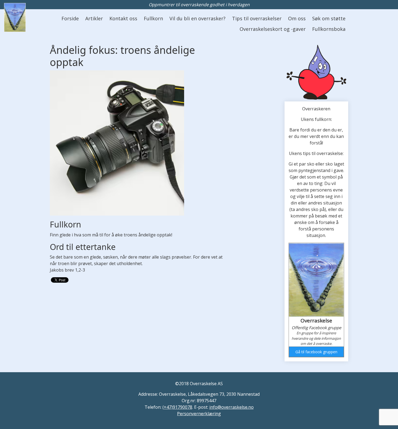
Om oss (297, 18)
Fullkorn (153, 18)
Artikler (94, 18)
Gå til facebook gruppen (316, 351)
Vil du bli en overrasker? (197, 18)
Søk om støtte (328, 18)
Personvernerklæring (199, 414)
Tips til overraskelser (257, 18)
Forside (70, 18)
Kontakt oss (123, 18)
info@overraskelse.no (231, 407)
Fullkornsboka (328, 29)
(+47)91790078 (177, 407)
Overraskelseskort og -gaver (273, 29)
